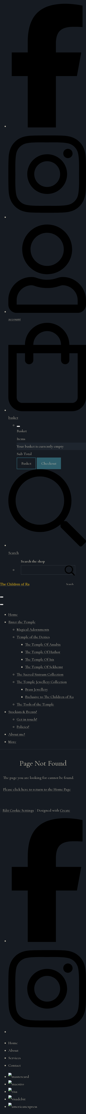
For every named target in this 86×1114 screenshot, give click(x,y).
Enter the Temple (21, 622)
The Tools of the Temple (35, 704)
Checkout (48, 463)
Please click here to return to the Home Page (37, 789)
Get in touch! (27, 719)
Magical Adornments (33, 629)
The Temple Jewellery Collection (42, 682)
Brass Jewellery (36, 689)
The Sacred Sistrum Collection (40, 674)
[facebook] (47, 126)
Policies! (23, 726)
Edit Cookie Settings (18, 810)
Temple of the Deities (33, 637)
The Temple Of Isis (39, 659)
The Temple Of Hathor (42, 652)
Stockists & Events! (22, 711)
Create (65, 810)
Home (13, 614)
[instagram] (47, 217)
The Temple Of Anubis (43, 644)
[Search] (70, 570)
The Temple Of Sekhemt (44, 667)
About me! (16, 734)
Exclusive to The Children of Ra (49, 697)
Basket (26, 463)
